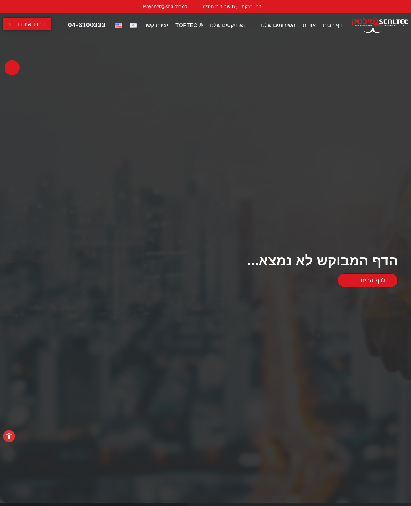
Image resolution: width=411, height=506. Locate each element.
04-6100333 (87, 25)
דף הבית (332, 25)
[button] (9, 436)
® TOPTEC (189, 25)
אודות (309, 25)
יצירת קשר (156, 25)
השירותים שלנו (278, 25)
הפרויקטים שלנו (228, 25)
